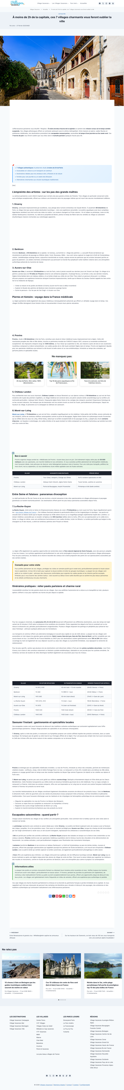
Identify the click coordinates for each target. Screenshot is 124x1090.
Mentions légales (59, 1085)
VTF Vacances (41, 1032)
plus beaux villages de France (26, 512)
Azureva (39, 1046)
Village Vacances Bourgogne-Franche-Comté (100, 1027)
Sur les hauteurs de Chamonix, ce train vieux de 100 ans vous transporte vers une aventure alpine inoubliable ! (89, 935)
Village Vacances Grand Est (99, 1042)
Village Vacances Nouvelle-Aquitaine (99, 1055)
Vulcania (66, 1032)
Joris (13, 25)
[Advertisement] (62, 115)
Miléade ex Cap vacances (45, 1029)
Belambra (39, 1043)
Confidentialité (85, 1085)
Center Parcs (40, 1020)
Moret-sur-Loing (18, 414)
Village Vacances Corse (98, 1039)
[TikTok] (66, 1075)
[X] (103, 3)
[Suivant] (119, 976)
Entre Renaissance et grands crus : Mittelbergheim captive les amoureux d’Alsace (34, 935)
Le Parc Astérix (68, 1023)
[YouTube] (56, 1075)
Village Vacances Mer (17, 1023)
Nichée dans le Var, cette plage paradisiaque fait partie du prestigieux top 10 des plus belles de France (103, 985)
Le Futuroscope (68, 1026)
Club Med (39, 1040)
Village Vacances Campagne (19, 1020)
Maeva (38, 1037)
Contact (69, 1085)
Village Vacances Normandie (100, 1051)
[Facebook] (99, 3)
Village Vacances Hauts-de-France (102, 1045)
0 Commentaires (18, 993)
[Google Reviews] (113, 3)
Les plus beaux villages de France (47, 1054)
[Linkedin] (69, 1075)
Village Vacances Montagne (19, 1026)
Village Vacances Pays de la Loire (101, 1062)
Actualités (83, 3)
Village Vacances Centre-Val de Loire (101, 1035)
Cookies (76, 1085)
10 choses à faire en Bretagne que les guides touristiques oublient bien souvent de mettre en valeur (20, 985)
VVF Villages (40, 1023)
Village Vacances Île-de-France (100, 1048)
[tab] (58, 999)
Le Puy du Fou (68, 1029)
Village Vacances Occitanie (99, 1059)
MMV (38, 1034)
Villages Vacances (12, 991)
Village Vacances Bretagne (99, 1031)
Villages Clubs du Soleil (44, 1026)
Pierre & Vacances (42, 1049)
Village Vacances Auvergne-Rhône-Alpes (102, 1021)
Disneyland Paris (69, 1020)
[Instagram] (106, 3)
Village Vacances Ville (17, 1029)
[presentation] (21, 966)
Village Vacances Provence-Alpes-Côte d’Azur (102, 1066)
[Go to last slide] (4, 976)
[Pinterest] (109, 3)
